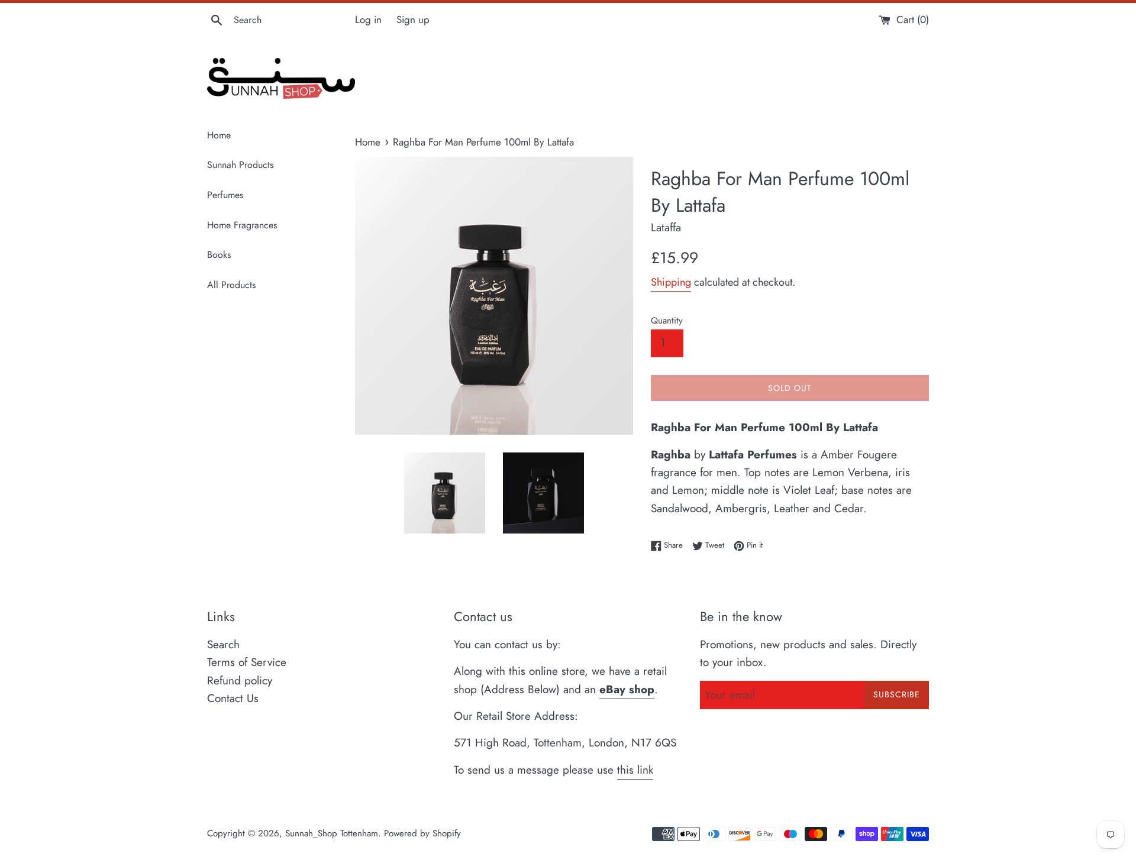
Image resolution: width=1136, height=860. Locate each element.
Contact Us (233, 698)
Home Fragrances (242, 225)
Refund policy (239, 680)
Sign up (413, 19)
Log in (368, 19)
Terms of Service (246, 662)
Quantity (667, 320)
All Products (231, 285)
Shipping (671, 282)
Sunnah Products (240, 165)
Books (219, 254)
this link (635, 770)
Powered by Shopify (422, 833)
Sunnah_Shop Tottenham (331, 833)
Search (223, 644)
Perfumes (225, 195)
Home (219, 135)
